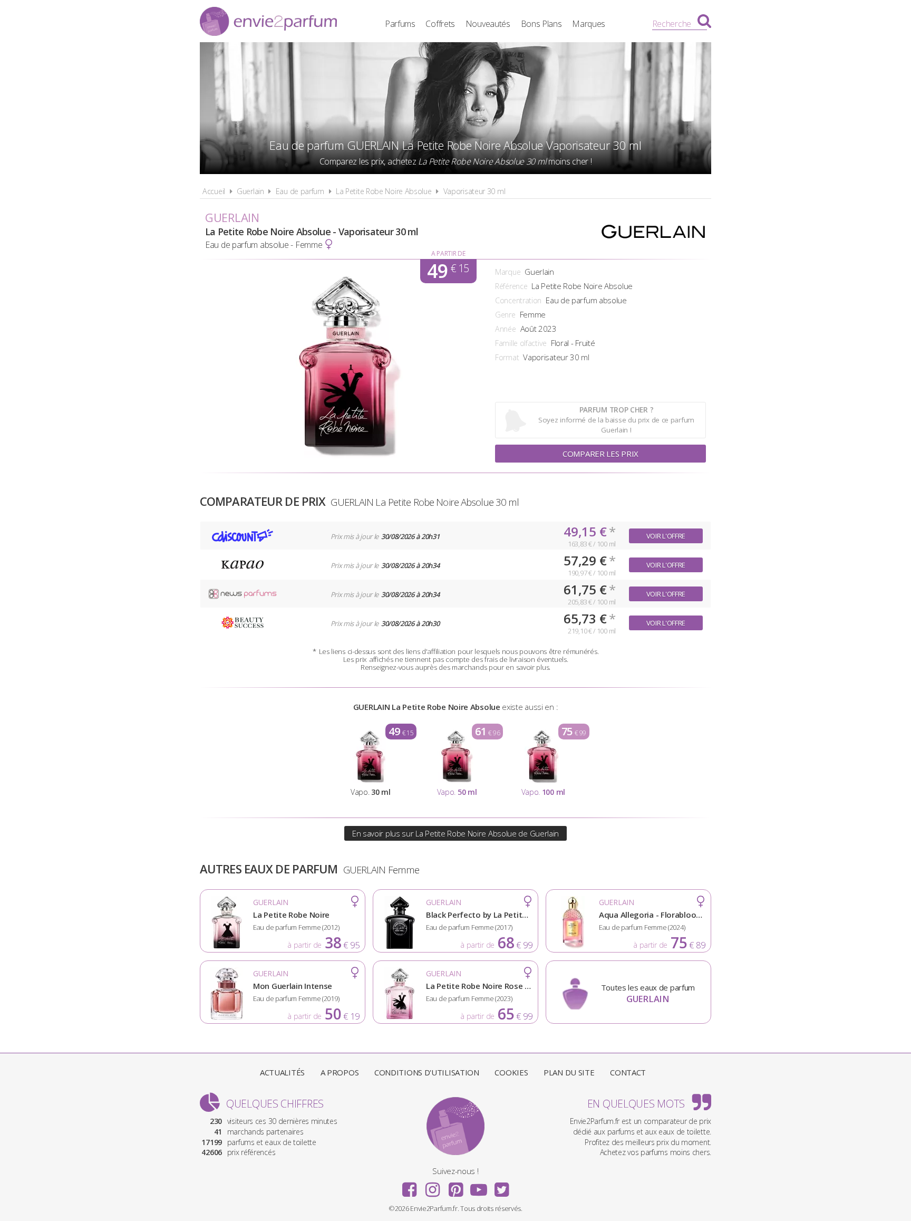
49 (448, 271)
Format (507, 357)
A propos (340, 1072)
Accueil (213, 191)
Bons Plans (541, 24)
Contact (628, 1072)
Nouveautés (488, 24)
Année (505, 329)
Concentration (518, 300)
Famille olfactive (521, 343)
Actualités (282, 1072)
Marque (507, 272)
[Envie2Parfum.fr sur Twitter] (501, 1186)
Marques (588, 24)
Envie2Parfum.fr (268, 23)
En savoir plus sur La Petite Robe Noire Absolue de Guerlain (455, 833)
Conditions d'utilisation (426, 1072)
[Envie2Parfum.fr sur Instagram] (432, 1186)
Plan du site (569, 1072)
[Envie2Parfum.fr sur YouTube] (478, 1186)
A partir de (448, 253)
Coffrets (440, 24)
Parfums (400, 24)
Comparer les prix (600, 453)
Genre (505, 315)
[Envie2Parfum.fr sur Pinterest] (455, 1186)
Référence (511, 286)
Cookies (511, 1072)
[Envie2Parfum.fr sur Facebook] (409, 1186)
